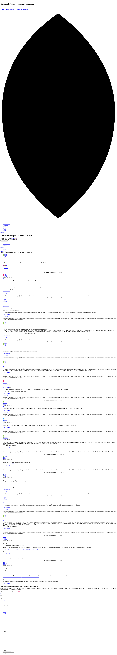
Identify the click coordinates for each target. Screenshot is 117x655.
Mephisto (5, 383)
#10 (3, 440)
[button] (2, 232)
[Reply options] (3, 247)
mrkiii (4, 421)
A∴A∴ (4, 221)
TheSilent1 (5, 276)
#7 (3, 385)
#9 (3, 423)
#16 (3, 566)
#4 (3, 327)
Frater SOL (5, 539)
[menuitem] (6, 242)
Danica (4, 458)
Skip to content (3, 1)
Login (5, 593)
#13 (3, 502)
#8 (3, 406)
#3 (3, 303)
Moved (12, 238)
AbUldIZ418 (5, 256)
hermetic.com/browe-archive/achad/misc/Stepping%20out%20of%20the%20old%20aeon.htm (21, 549)
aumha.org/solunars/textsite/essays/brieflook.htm (12, 463)
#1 (3, 258)
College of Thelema (7, 223)
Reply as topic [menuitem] (5, 249)
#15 (3, 541)
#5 (3, 348)
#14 (3, 520)
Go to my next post (6, 651)
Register (2, 593)
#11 (3, 460)
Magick (15, 238)
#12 (3, 478)
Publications (5, 225)
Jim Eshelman (5, 301)
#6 (3, 366)
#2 (3, 278)
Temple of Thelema (6, 224)
